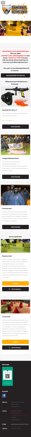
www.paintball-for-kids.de (15, 75)
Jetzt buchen (15, 127)
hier (13, 120)
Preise (5, 120)
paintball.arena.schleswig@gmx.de (20, 424)
